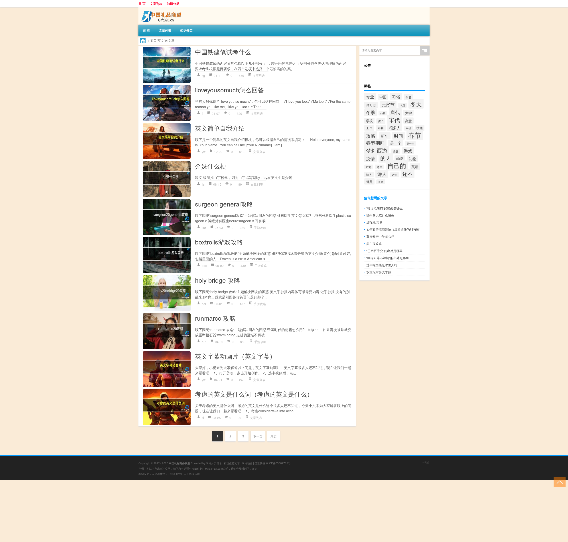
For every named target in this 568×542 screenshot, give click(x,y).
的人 (385, 158)
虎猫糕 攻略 (374, 222)
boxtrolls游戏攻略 (219, 241)
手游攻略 (260, 227)
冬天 (416, 104)
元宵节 (388, 104)
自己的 (396, 165)
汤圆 (395, 151)
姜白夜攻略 (374, 243)
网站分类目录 (214, 463)
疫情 (370, 158)
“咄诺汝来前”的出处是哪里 (384, 208)
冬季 (370, 112)
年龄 (381, 128)
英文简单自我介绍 (220, 127)
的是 (399, 158)
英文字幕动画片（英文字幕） (235, 355)
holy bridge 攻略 (217, 280)
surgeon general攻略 (224, 203)
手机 (408, 128)
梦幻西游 (376, 150)
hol (204, 304)
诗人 (382, 174)
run (204, 341)
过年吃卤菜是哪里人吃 (381, 265)
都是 (369, 181)
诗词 (394, 175)
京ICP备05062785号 (278, 463)
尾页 (273, 436)
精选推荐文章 (232, 463)
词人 (369, 175)
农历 (402, 105)
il (202, 113)
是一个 (395, 143)
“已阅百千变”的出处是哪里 (384, 250)
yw (203, 151)
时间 (398, 136)
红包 (368, 167)
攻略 (370, 135)
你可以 (371, 105)
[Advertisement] (133, 511)
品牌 (382, 113)
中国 (383, 96)
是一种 (410, 143)
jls (203, 184)
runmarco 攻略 (215, 318)
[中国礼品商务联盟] (161, 8)
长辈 (380, 182)
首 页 (142, 3)
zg (203, 75)
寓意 (408, 120)
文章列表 (156, 3)
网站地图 (247, 463)
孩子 (380, 121)
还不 (407, 173)
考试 (379, 167)
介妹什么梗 (210, 165)
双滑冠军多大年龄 (378, 272)
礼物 (412, 158)
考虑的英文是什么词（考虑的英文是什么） (254, 393)
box (204, 265)
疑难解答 (259, 463)
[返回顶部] (559, 482)
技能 (419, 128)
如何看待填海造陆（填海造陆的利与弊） (394, 229)
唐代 (395, 112)
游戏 (408, 151)
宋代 (394, 120)
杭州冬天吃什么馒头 (380, 215)
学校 (369, 120)
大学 (408, 112)
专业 (370, 96)
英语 (414, 166)
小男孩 (426, 462)
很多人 (394, 127)
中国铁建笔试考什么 (223, 51)
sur (204, 227)
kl (203, 417)
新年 (385, 136)
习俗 (396, 96)
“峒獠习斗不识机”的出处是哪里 (387, 258)
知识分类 (173, 3)
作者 (408, 97)
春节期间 (375, 142)
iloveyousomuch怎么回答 (229, 89)
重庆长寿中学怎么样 (380, 236)
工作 (369, 128)
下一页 (257, 436)
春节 (414, 134)
